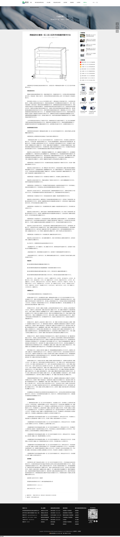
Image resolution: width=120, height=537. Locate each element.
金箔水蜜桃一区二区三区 (55, 512)
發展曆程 (77, 517)
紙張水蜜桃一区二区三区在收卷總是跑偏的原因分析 (91, 49)
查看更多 (64, 524)
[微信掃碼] (117, 31)
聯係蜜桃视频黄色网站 (34, 7)
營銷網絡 (72, 2)
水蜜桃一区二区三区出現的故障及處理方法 (89, 73)
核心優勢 (48, 2)
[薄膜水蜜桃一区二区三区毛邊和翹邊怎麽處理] (82, 34)
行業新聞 (67, 19)
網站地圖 (2, 536)
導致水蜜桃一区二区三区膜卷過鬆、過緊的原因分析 (92, 75)
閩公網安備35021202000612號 (56, 533)
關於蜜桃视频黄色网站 (39, 2)
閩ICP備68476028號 (67, 533)
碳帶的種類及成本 (35, 497)
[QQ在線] (117, 23)
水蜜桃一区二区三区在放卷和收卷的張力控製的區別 (91, 40)
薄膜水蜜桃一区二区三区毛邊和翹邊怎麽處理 (89, 62)
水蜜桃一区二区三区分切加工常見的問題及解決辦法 (91, 80)
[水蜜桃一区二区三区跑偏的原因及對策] (82, 53)
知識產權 (77, 524)
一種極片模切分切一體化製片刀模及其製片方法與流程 (44, 495)
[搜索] (97, 2)
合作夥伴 (78, 2)
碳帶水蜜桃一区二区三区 (55, 510)
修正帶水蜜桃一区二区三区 (56, 515)
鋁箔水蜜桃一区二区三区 (55, 519)
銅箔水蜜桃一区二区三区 (55, 517)
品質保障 (65, 2)
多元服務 (77, 519)
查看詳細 (42, 521)
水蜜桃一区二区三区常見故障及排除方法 (88, 66)
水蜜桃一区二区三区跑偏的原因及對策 (88, 71)
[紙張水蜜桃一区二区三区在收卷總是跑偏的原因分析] (82, 48)
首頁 (31, 2)
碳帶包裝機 (53, 521)
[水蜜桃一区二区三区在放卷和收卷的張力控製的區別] (82, 39)
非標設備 (52, 524)
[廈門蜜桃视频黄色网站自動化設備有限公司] (25, 2)
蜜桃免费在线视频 (56, 2)
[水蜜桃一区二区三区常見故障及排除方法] (82, 44)
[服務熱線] (117, 27)
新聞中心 (85, 2)
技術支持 (77, 521)
